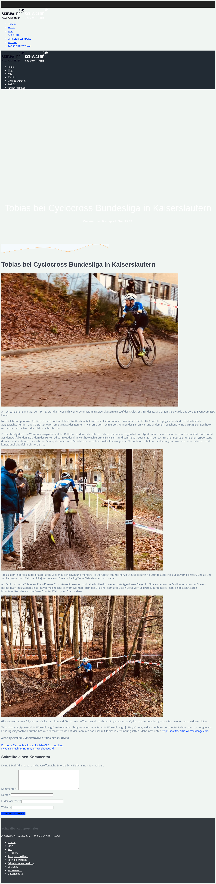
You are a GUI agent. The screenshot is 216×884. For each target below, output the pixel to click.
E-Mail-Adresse (11, 801)
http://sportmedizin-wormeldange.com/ (185, 731)
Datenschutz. (15, 873)
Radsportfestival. (20, 46)
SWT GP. (12, 42)
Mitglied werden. (19, 38)
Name (5, 795)
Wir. (10, 31)
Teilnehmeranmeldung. (21, 863)
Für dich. (14, 34)
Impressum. (15, 870)
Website (6, 807)
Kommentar (9, 789)
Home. (12, 23)
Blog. (11, 27)
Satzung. (13, 866)
